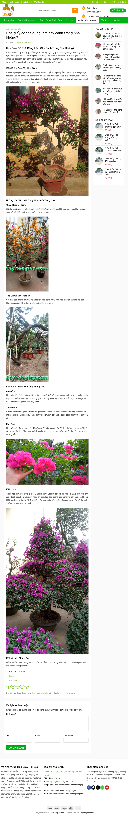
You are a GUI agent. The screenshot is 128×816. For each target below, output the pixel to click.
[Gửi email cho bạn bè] (18, 687)
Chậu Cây (96, 2)
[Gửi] (75, 10)
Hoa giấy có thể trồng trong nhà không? (112, 111)
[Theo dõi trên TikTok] (93, 787)
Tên (8, 735)
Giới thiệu (107, 2)
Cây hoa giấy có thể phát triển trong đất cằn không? (111, 46)
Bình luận (11, 714)
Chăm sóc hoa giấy (13, 29)
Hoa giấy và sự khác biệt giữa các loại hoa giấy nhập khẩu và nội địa (112, 79)
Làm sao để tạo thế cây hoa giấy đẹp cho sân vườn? (112, 35)
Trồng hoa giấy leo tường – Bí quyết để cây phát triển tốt (111, 56)
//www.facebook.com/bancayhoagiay (67, 785)
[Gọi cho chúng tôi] (102, 787)
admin (30, 42)
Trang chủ (9, 20)
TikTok (12, 676)
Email (38, 735)
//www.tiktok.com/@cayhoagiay (63, 790)
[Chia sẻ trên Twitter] (13, 687)
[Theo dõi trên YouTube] (107, 787)
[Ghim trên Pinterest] (22, 687)
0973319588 (117, 778)
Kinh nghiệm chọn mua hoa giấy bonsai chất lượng (112, 91)
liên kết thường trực (65, 693)
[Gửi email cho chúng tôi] (98, 787)
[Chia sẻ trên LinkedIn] (26, 687)
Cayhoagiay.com (57, 813)
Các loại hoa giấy (26, 20)
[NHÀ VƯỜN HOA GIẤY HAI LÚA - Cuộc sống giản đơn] (18, 10)
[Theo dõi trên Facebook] (89, 787)
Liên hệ (116, 20)
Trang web (68, 735)
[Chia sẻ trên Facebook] (8, 687)
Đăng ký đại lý (120, 2)
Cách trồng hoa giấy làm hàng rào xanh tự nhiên (112, 67)
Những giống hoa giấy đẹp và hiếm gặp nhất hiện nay (112, 101)
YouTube (13, 680)
